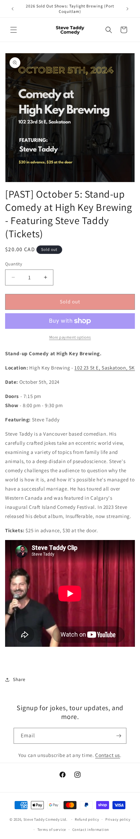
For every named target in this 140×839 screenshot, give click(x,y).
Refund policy (87, 819)
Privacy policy (117, 819)
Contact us (107, 755)
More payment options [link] (70, 337)
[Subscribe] (118, 736)
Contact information (90, 829)
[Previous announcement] (12, 8)
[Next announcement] (127, 8)
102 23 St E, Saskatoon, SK (104, 367)
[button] (13, 29)
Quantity (13, 264)
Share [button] (19, 679)
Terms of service (51, 829)
